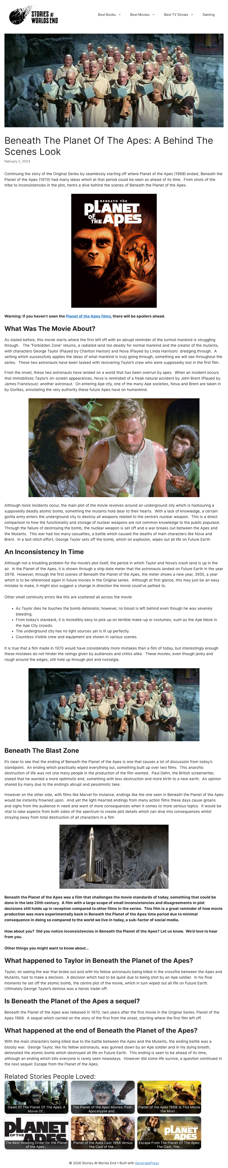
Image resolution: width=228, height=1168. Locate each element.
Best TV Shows (176, 14)
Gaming (209, 14)
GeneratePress (147, 1163)
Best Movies (140, 14)
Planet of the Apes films (88, 316)
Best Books (107, 14)
